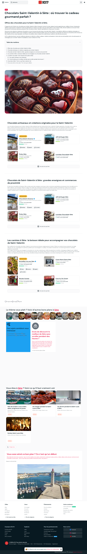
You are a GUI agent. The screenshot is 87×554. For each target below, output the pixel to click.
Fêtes (24, 333)
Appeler (30, 147)
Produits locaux (12, 335)
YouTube (74, 536)
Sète (6, 9)
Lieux (26, 504)
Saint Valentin (20, 335)
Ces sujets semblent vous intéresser (17, 57)
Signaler (20, 301)
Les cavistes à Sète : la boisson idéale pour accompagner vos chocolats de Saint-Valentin (29, 53)
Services (29, 269)
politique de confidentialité (52, 549)
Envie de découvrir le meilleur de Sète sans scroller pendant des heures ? (27, 59)
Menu (22, 269)
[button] (79, 42)
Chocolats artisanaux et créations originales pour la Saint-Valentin (23, 50)
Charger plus (12, 447)
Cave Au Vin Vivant (62, 279)
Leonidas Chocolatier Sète (64, 154)
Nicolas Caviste (24, 279)
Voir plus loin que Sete (44, 166)
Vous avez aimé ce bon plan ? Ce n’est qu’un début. (20, 63)
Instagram (74, 533)
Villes (6, 504)
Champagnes (11, 333)
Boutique (23, 147)
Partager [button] (15, 301)
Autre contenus (68, 504)
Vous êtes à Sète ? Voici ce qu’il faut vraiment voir (19, 61)
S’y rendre (38, 147)
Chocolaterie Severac (26, 139)
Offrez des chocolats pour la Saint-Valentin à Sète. (19, 48)
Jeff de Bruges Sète (62, 137)
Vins (26, 335)
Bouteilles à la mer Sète (27, 261)
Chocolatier (18, 333)
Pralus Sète (22, 154)
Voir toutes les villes (10, 517)
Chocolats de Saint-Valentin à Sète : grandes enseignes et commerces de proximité (27, 52)
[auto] (84, 2)
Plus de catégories (30, 517)
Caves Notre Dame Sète (63, 259)
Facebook (74, 529)
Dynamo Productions (77, 552)
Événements (47, 504)
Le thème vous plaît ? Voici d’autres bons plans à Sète (20, 55)
